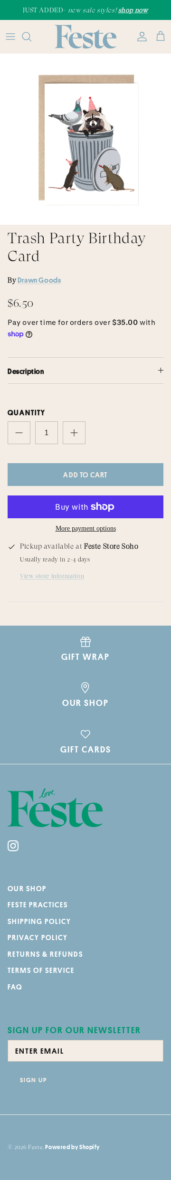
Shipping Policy (39, 921)
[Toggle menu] (10, 36)
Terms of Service (41, 970)
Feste (35, 1147)
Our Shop (27, 889)
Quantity (27, 413)
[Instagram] (13, 845)
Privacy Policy (38, 937)
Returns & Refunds (45, 954)
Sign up (33, 1079)
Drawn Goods (39, 280)
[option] (85, 139)
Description (26, 371)
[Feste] (85, 36)
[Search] (31, 36)
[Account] (139, 36)
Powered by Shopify (72, 1147)
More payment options (86, 528)
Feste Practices (38, 905)
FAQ (15, 987)
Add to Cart (85, 475)
